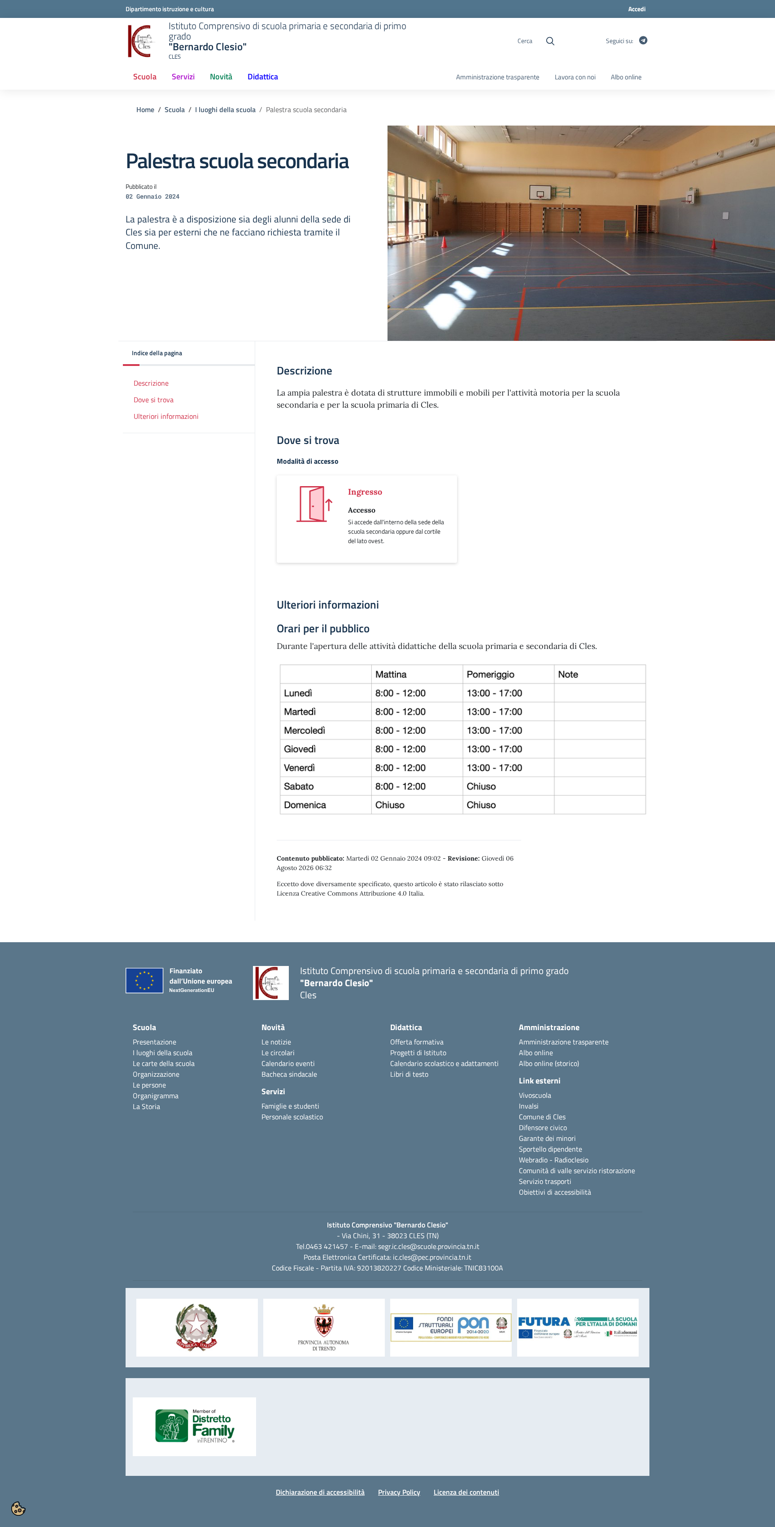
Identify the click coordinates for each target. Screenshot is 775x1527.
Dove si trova (154, 399)
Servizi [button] (183, 76)
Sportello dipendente (550, 1149)
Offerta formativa (417, 1041)
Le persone (149, 1084)
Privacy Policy (399, 1492)
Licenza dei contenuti (466, 1492)
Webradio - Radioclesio (553, 1159)
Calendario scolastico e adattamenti (444, 1063)
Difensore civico (543, 1127)
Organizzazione (156, 1074)
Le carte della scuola (164, 1063)
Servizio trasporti (545, 1181)
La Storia (146, 1106)
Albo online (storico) (549, 1063)
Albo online (626, 77)
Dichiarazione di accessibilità (320, 1492)
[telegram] (643, 41)
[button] (189, 353)
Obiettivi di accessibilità (555, 1192)
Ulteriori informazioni (166, 416)
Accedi (637, 8)
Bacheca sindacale (289, 1074)
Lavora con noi (575, 77)
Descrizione (151, 383)
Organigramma (156, 1095)
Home (145, 109)
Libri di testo (409, 1074)
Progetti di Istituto (418, 1052)
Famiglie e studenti (290, 1106)
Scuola (175, 109)
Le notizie (276, 1041)
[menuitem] (145, 77)
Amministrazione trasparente (498, 77)
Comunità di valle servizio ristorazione (577, 1170)
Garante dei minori (547, 1138)
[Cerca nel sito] (550, 41)
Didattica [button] (263, 76)
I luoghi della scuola (225, 109)
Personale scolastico (292, 1116)
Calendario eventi (288, 1063)
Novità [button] (221, 76)
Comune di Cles (542, 1116)
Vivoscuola (535, 1095)
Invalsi (529, 1106)
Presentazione (154, 1041)
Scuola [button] (145, 76)
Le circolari (278, 1052)
